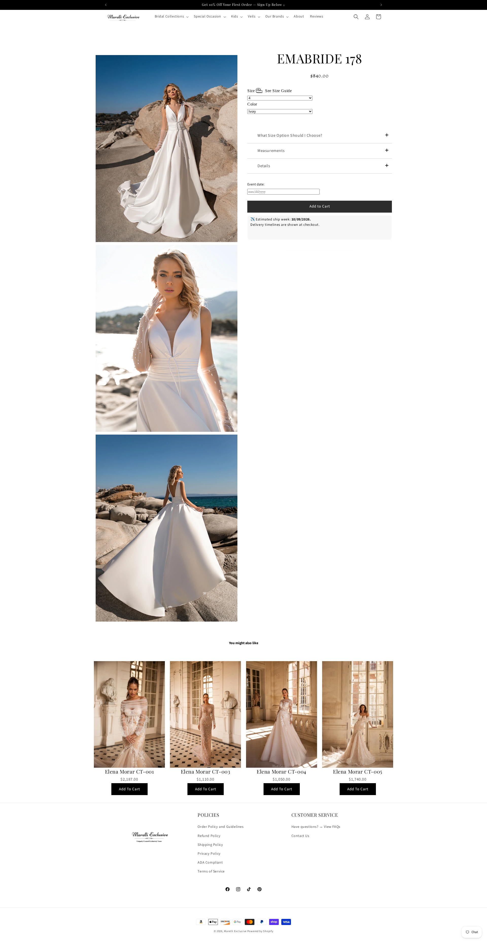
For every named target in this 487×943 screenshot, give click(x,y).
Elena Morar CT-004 (281, 771)
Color (252, 104)
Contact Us (300, 835)
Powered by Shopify (260, 931)
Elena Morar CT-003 (205, 771)
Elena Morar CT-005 (357, 771)
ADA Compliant (210, 862)
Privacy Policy (209, 853)
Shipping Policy (210, 844)
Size (269, 91)
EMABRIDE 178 (319, 58)
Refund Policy (209, 835)
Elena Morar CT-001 (129, 771)
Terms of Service (211, 871)
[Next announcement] (381, 5)
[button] (171, 16)
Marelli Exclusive (235, 931)
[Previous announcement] (105, 5)
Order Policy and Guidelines (221, 827)
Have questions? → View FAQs (315, 827)
